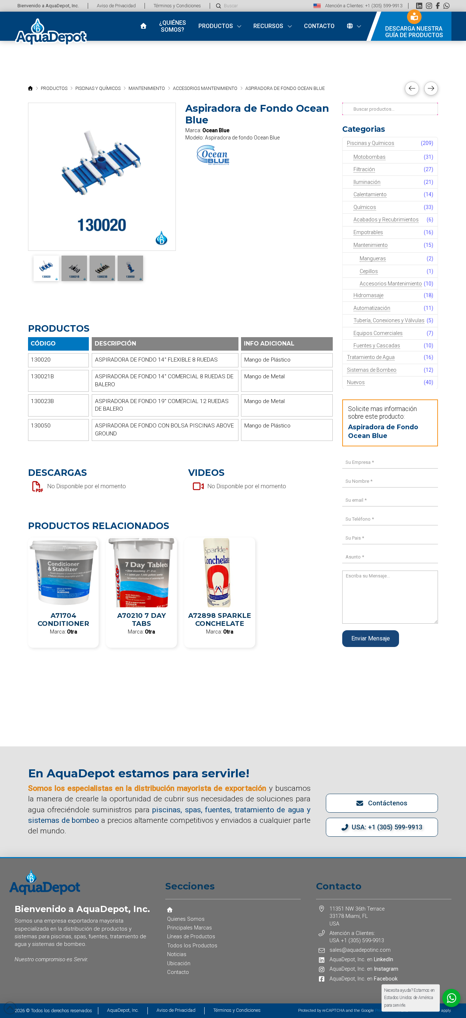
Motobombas (370, 157)
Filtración (364, 169)
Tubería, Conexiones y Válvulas (389, 320)
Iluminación (367, 182)
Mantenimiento (371, 245)
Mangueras (373, 258)
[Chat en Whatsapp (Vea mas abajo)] (446, 5)
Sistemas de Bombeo (371, 370)
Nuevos (356, 382)
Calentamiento (370, 194)
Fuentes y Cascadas (377, 345)
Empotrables (368, 232)
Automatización (372, 308)
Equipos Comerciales (378, 333)
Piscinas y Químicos (370, 143)
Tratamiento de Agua (371, 357)
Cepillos (369, 271)
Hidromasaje (368, 295)
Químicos (365, 207)
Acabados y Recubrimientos (386, 219)
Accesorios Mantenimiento (391, 284)
